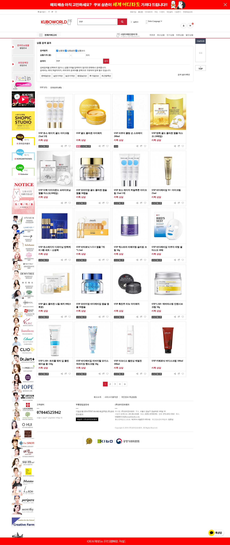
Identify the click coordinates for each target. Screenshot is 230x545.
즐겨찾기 (42, 12)
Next (146, 23)
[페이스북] (49, 12)
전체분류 (55, 87)
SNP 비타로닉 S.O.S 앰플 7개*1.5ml (90, 248)
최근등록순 (106, 76)
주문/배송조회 (187, 12)
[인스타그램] (55, 12)
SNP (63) (43, 87)
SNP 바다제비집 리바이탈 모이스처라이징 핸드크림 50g (92, 362)
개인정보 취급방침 (129, 397)
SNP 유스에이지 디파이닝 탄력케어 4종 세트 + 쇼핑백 (54, 248)
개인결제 (169, 12)
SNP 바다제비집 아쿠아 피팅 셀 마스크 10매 (167, 248)
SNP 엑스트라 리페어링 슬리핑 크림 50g (130, 248)
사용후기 (178, 12)
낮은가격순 (58, 76)
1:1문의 (161, 12)
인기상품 (170, 35)
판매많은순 (46, 76)
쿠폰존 (152, 35)
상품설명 (71, 51)
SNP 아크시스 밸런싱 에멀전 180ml (128, 362)
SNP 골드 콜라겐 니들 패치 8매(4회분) (54, 305)
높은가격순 (70, 76)
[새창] (65, 146)
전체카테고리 (51, 35)
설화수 (135, 22)
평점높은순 (82, 76)
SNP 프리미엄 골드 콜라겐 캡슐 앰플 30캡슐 (91, 191)
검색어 (43, 61)
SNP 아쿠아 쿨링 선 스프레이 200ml (128, 134)
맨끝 (124, 384)
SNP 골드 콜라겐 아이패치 (89, 133)
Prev (146, 21)
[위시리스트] (69, 146)
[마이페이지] (184, 25)
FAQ (156, 12)
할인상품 (189, 35)
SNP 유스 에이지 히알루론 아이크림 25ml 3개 (130, 191)
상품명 (61, 51)
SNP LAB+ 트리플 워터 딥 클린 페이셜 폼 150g (53, 362)
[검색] (122, 22)
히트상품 (180, 35)
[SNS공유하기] (62, 146)
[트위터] (52, 12)
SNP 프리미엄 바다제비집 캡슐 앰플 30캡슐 (92, 305)
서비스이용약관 (111, 397)
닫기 (225, 4)
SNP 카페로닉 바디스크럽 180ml (167, 361)
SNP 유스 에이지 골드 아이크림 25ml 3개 (53, 134)
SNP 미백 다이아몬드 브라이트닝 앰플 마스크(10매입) (54, 191)
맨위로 (200, 68)
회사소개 (97, 397)
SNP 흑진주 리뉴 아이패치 (127, 304)
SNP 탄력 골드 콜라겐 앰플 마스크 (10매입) (167, 134)
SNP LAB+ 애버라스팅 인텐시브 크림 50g (167, 305)
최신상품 (161, 35)
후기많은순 (94, 76)
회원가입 (133, 12)
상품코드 (81, 51)
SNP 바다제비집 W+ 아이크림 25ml (166, 191)
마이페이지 (149, 12)
